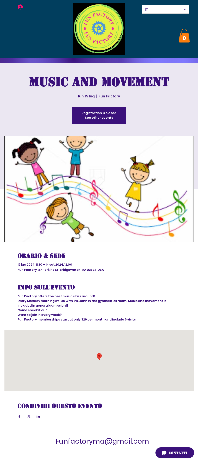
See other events (99, 117)
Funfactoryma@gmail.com (102, 441)
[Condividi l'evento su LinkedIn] (38, 416)
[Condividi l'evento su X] (29, 416)
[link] (184, 36)
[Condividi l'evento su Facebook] (19, 416)
